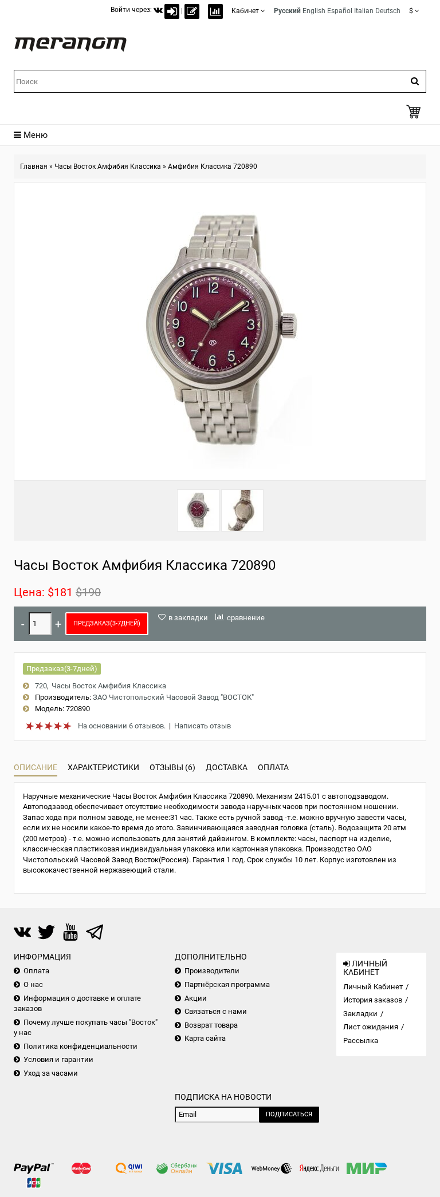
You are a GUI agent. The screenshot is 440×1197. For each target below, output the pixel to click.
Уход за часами (50, 1073)
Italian (364, 11)
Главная (34, 166)
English (313, 11)
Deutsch (387, 11)
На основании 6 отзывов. (122, 726)
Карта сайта (205, 1038)
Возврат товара (211, 1025)
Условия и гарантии (58, 1059)
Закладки (360, 1013)
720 (41, 685)
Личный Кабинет (373, 986)
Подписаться (289, 1114)
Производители (211, 970)
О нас (33, 984)
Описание (35, 767)
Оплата (273, 767)
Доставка (226, 767)
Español (339, 11)
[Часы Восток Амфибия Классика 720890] (198, 510)
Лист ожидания (370, 1026)
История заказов (372, 1000)
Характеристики (103, 767)
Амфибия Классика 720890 (212, 166)
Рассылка (360, 1040)
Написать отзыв (202, 726)
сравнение (246, 617)
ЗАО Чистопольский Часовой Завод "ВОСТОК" (173, 697)
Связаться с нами (215, 1011)
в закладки (188, 617)
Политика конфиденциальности (80, 1046)
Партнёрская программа (227, 984)
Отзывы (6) (172, 767)
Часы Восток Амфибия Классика (107, 166)
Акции (195, 998)
